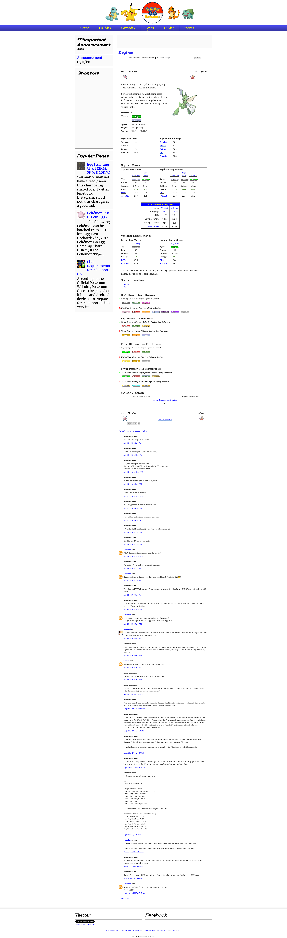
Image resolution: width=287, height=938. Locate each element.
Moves (189, 28)
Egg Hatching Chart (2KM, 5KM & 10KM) (98, 168)
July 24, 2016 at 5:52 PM (132, 639)
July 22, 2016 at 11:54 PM (133, 609)
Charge (174, 211)
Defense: (163, 149)
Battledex (128, 28)
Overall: (163, 156)
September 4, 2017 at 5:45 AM (134, 893)
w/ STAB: (125, 196)
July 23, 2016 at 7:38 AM (133, 624)
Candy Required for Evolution (165, 400)
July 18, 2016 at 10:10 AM (133, 556)
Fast (164, 211)
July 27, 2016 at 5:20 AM (133, 656)
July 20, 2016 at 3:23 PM (132, 568)
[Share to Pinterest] (139, 423)
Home (84, 28)
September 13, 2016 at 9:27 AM (135, 835)
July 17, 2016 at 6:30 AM (133, 508)
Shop (179, 930)
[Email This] (128, 423)
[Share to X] (134, 423)
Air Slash (136, 176)
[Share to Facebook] (136, 423)
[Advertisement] (164, 41)
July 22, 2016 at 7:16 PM (132, 595)
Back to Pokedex (165, 420)
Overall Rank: (153, 226)
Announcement (89, 57)
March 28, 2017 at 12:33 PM (134, 866)
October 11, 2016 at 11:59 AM (134, 852)
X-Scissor (193, 176)
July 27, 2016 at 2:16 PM (132, 668)
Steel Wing (135, 243)
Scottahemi (128, 840)
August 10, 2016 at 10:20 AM (134, 709)
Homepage (110, 930)
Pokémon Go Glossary (133, 930)
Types (149, 28)
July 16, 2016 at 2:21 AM (133, 484)
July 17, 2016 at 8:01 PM (132, 520)
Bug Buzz (175, 243)
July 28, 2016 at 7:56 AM (133, 680)
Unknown (128, 549)
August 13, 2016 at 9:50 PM (134, 731)
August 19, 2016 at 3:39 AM (134, 753)
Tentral (127, 661)
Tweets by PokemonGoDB (84, 924)
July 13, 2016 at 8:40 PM (132, 443)
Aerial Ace (174, 176)
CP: (161, 153)
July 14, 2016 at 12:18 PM (133, 455)
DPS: (123, 193)
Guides (169, 28)
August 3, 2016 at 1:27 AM (133, 694)
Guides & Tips (163, 930)
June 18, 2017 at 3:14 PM (133, 878)
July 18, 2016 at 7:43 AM (133, 544)
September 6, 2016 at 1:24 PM (134, 767)
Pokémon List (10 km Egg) (98, 215)
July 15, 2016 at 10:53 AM (133, 472)
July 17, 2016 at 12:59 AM (133, 496)
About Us (119, 930)
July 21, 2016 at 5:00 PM (132, 580)
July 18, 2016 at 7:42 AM (133, 532)
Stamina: (164, 142)
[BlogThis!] (131, 423)
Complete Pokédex (149, 930)
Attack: (163, 145)
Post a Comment (127, 898)
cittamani (127, 629)
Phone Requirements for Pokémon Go (93, 268)
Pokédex (105, 28)
